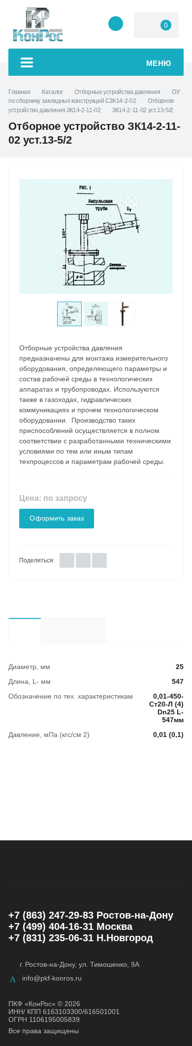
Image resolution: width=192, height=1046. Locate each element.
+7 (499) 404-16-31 (51, 926)
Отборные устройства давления (117, 92)
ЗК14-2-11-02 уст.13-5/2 (142, 110)
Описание (57, 630)
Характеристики (24, 630)
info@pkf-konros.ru (52, 978)
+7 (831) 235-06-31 (51, 937)
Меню (158, 63)
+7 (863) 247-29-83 (51, 915)
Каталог (52, 92)
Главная (19, 92)
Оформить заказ (57, 518)
